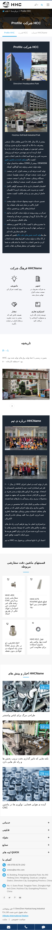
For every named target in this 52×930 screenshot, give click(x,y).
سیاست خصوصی (18, 919)
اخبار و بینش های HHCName (26, 673)
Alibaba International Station (15, 916)
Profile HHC (26, 11)
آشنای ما (6, 859)
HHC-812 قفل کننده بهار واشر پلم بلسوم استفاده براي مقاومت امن (38, 643)
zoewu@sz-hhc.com (15, 870)
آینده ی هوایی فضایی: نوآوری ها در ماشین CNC (24, 806)
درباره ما (14, 11)
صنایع (5, 845)
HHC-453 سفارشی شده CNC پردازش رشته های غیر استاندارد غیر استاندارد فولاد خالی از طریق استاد (11, 604)
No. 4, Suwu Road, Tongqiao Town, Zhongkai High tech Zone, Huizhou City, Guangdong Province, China (28, 888)
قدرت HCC (23, 33)
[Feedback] (43, 927)
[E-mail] (8, 927)
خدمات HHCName (39, 33)
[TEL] (26, 927)
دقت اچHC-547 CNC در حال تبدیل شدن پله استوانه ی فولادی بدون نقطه (13, 647)
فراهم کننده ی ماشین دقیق (16, 160)
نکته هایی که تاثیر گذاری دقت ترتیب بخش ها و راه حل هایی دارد (26, 760)
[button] (12, 405)
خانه (7, 11)
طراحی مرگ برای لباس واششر (19, 715)
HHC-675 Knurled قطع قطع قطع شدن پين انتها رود (38, 603)
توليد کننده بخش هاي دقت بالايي (29, 235)
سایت (4, 919)
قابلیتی (5, 830)
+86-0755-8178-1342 (16, 865)
